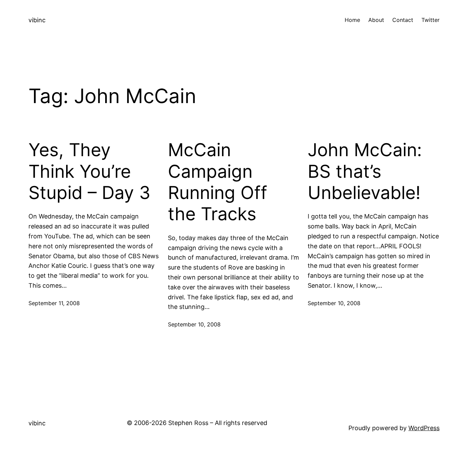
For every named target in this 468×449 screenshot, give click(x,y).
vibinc (37, 20)
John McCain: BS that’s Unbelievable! (365, 171)
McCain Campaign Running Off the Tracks (217, 182)
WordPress (424, 428)
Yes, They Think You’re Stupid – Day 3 (89, 171)
